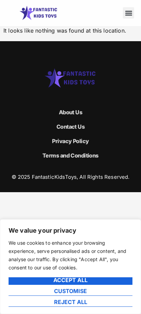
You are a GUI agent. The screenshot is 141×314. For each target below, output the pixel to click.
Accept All (70, 280)
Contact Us (70, 126)
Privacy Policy (70, 141)
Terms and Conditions (70, 155)
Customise (70, 291)
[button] (128, 13)
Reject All (70, 302)
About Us (70, 112)
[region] (70, 266)
